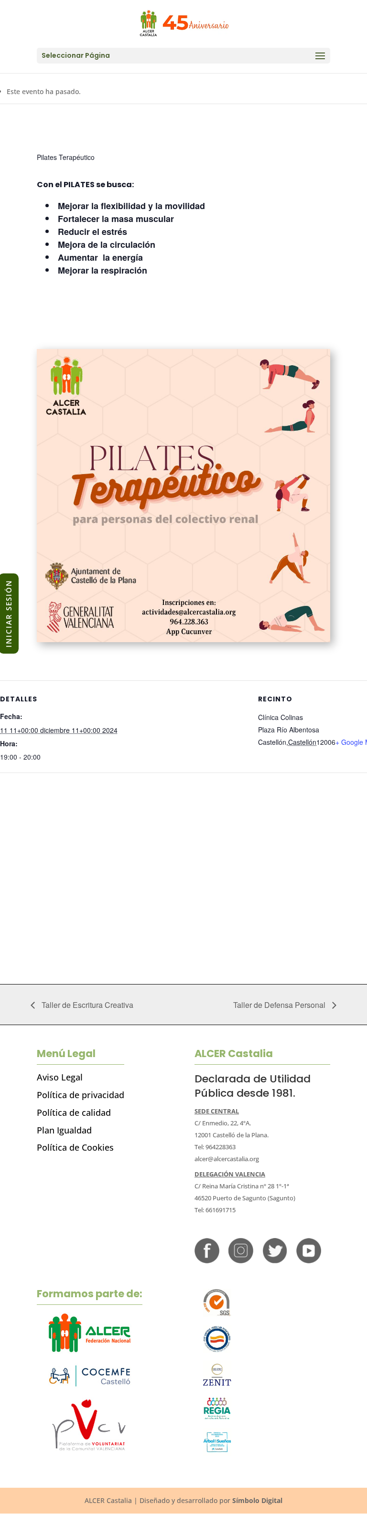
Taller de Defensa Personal (280, 1004)
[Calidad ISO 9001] (217, 1314)
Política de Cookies (75, 1147)
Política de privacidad (80, 1095)
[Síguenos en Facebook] (206, 1260)
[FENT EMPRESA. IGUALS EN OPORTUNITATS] (217, 1350)
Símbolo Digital (257, 1500)
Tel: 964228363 (215, 1147)
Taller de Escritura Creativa (86, 1004)
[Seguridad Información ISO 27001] (217, 1386)
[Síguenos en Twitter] (274, 1260)
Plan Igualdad (64, 1130)
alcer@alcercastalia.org (226, 1158)
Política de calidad (74, 1112)
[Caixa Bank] (217, 1417)
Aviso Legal (60, 1077)
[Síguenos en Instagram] (240, 1260)
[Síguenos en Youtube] (308, 1260)
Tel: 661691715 (215, 1210)
